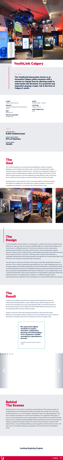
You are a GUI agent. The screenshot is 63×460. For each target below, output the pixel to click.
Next (58, 205)
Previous (4, 205)
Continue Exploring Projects (31, 448)
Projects (55, 458)
